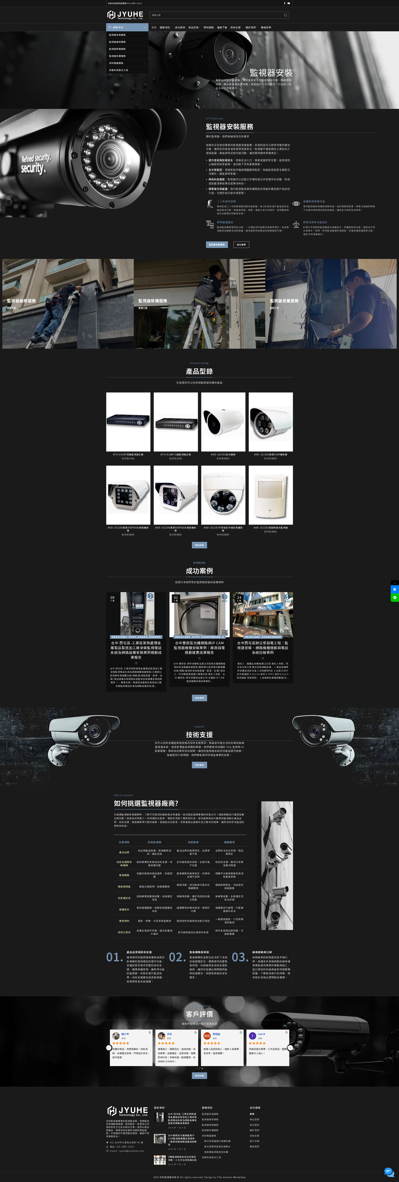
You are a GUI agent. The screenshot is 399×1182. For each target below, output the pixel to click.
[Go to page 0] (197, 1068)
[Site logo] (125, 14)
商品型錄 (254, 1119)
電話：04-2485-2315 (122, 1146)
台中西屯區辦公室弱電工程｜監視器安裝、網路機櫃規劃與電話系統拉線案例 (262, 647)
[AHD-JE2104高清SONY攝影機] (271, 421)
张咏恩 (262, 1034)
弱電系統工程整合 (119, 637)
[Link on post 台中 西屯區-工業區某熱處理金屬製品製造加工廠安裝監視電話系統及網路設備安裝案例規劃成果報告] (136, 614)
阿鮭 (215, 1034)
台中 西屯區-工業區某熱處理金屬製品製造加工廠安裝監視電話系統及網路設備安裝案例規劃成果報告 (136, 650)
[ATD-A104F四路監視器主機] (128, 421)
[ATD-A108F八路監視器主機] (176, 421)
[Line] (395, 598)
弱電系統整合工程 (211, 1157)
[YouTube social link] (289, 3)
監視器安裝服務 (210, 1113)
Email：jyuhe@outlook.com (127, 1150)
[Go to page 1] (199, 1068)
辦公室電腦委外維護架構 (217, 1141)
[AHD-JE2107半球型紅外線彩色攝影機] (223, 495)
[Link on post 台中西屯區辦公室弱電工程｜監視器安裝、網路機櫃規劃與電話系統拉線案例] (263, 614)
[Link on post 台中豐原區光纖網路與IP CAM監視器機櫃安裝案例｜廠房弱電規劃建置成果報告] (199, 614)
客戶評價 (254, 1141)
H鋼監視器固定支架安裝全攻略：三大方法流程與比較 (182, 1158)
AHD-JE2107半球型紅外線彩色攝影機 (223, 529)
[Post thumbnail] (160, 1120)
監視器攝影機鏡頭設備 (210, 637)
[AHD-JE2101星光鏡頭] (223, 421)
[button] (389, 1172)
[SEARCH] (285, 15)
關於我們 (254, 1130)
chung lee (128, 1034)
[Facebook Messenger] (395, 589)
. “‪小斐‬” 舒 (174, 1034)
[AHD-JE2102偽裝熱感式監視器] (271, 495)
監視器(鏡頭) (223, 458)
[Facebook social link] (285, 3)
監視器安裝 (143, 637)
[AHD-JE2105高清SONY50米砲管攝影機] (128, 495)
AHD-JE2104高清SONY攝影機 (271, 454)
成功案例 (254, 1124)
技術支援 (254, 1135)
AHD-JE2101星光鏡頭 (223, 454)
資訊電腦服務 (209, 1135)
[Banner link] (68, 304)
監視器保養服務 (210, 1130)
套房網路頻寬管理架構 (216, 1152)
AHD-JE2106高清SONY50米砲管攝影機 (175, 529)
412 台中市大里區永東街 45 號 (126, 1142)
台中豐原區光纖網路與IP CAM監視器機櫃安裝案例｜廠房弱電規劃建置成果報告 (199, 647)
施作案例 (132, 637)
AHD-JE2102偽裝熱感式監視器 (271, 527)
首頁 (252, 1113)
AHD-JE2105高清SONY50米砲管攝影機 (128, 529)
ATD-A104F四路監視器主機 (128, 454)
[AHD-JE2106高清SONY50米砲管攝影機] (176, 495)
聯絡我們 (254, 1146)
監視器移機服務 (210, 1124)
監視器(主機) (128, 458)
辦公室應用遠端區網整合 (217, 1146)
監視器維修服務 (210, 1119)
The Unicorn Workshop (231, 1177)
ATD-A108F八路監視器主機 (176, 454)
